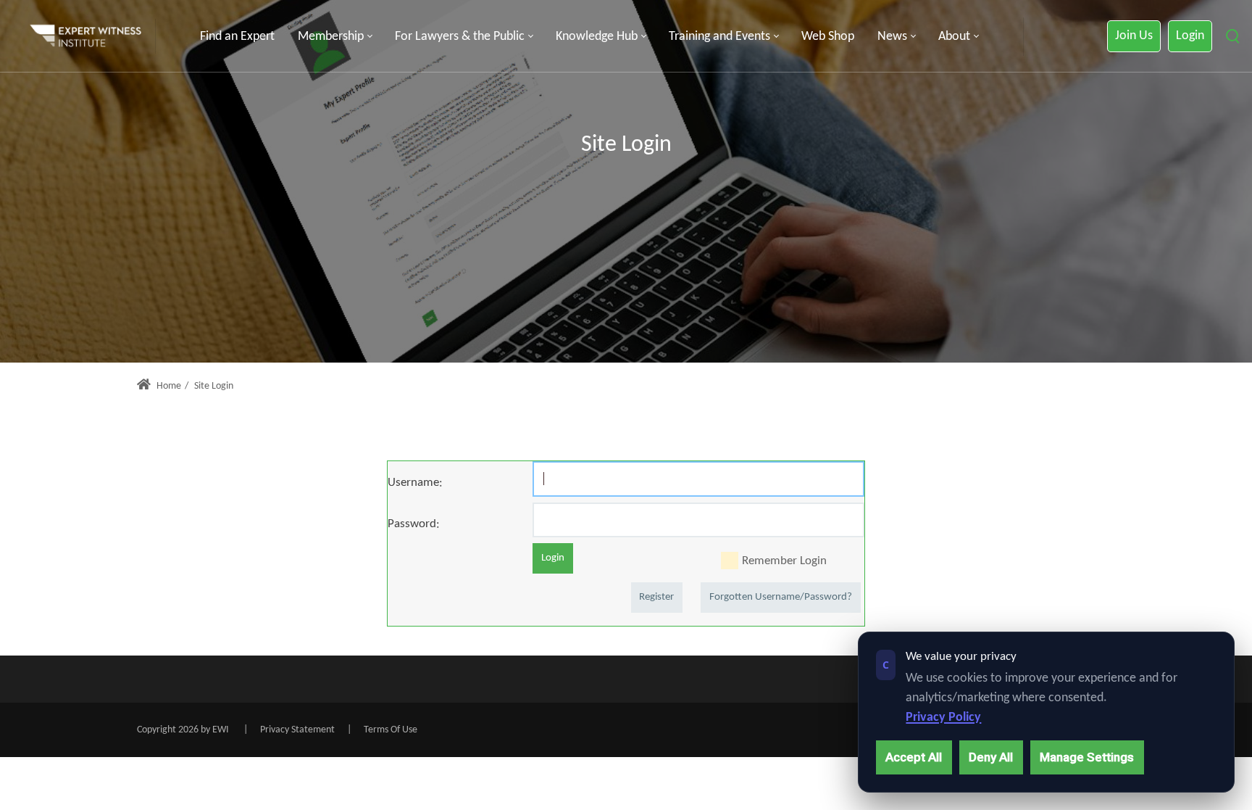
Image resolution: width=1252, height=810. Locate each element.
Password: (414, 524)
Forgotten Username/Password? (780, 597)
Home (167, 386)
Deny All (991, 757)
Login (1190, 36)
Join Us (1134, 36)
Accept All (913, 757)
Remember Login (784, 561)
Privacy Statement (297, 729)
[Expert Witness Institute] (85, 36)
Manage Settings (1087, 757)
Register (656, 597)
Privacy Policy (943, 717)
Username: (415, 482)
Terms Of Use (390, 729)
